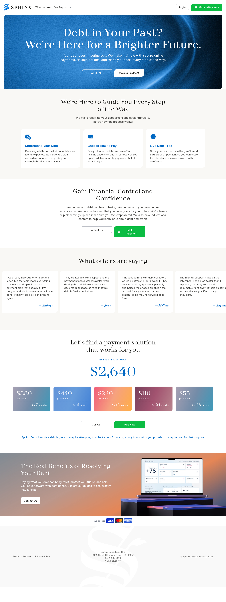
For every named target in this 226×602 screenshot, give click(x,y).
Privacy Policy (42, 556)
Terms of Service (22, 556)
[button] (63, 7)
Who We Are (43, 7)
